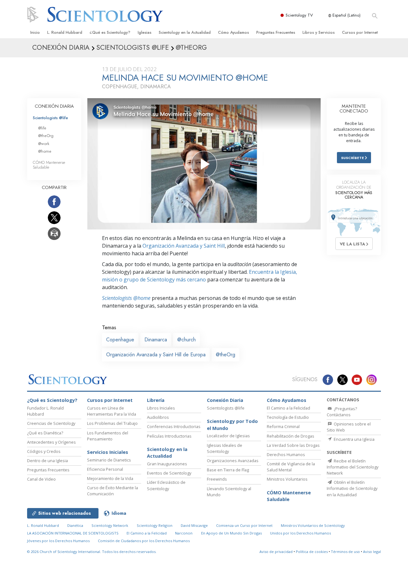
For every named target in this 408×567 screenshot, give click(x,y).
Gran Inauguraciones (167, 464)
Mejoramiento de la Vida (110, 478)
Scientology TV (299, 15)
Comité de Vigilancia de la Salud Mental (291, 467)
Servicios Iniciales (107, 452)
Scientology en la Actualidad (185, 32)
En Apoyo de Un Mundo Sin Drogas (231, 533)
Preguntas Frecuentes (275, 32)
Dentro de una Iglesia (47, 460)
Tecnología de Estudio (288, 417)
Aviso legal (372, 551)
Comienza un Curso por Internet (244, 525)
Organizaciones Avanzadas (233, 460)
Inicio (35, 32)
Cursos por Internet (360, 32)
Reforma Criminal (283, 426)
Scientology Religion (154, 525)
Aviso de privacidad (276, 551)
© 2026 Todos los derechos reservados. (92, 551)
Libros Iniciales (161, 408)
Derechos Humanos (286, 454)
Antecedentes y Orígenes (51, 442)
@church (186, 339)
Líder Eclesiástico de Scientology (166, 485)
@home (44, 151)
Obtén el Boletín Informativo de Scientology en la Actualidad (352, 488)
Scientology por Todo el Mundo (232, 424)
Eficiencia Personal (105, 469)
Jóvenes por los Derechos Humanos (58, 540)
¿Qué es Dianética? (45, 433)
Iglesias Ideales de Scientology (224, 448)
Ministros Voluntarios (287, 479)
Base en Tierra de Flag (228, 470)
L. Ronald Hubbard (64, 32)
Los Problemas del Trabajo (112, 423)
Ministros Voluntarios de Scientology (313, 525)
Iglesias (144, 32)
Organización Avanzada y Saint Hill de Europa (156, 354)
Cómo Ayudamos (233, 32)
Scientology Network (109, 525)
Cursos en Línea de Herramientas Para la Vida (111, 411)
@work (43, 144)
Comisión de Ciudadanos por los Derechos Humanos (144, 540)
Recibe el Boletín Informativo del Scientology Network (352, 467)
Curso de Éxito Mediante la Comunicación (112, 491)
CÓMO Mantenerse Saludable (49, 164)
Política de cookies (312, 551)
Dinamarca (155, 339)
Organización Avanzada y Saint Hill (183, 245)
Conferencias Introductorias (173, 426)
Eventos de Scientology (169, 473)
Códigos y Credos (44, 451)
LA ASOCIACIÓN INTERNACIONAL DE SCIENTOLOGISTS (73, 533)
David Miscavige (194, 525)
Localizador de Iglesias (228, 436)
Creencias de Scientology (51, 423)
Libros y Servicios (318, 32)
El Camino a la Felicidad (288, 408)
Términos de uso (345, 551)
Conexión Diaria (225, 400)
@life (42, 128)
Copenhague (120, 339)
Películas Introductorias (169, 436)
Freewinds (217, 479)
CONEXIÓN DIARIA (54, 106)
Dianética (75, 525)
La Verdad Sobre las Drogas (293, 445)
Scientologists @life (50, 118)
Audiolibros (158, 417)
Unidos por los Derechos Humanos (300, 533)
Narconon (184, 533)
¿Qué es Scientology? (110, 32)
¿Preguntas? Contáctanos (342, 412)
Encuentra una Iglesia (354, 439)
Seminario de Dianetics (109, 460)
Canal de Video (41, 479)
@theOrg (225, 354)
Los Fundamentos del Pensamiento (107, 436)
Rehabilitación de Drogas (290, 436)
